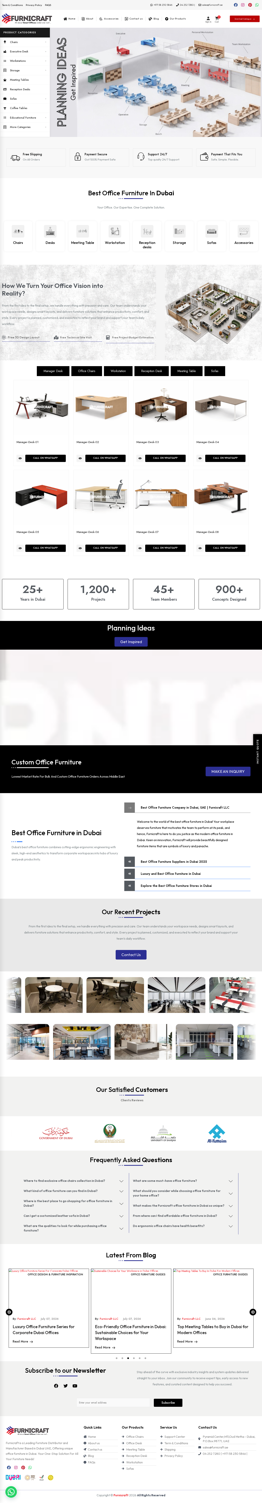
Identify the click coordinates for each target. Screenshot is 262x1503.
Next (253, 1312)
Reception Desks (20, 89)
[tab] (53, 371)
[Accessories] (244, 231)
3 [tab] (128, 1358)
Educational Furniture (23, 118)
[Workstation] (115, 231)
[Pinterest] (250, 5)
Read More (20, 1341)
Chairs (14, 42)
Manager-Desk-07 (147, 532)
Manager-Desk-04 (207, 442)
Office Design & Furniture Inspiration (137, 1274)
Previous (9, 1312)
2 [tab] (122, 1358)
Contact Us (131, 954)
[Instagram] (243, 5)
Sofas (13, 99)
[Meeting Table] (82, 231)
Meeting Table (82, 242)
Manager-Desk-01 (27, 442)
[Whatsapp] (257, 5)
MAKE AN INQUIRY (228, 771)
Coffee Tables (18, 108)
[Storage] (179, 231)
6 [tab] (145, 1358)
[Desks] (50, 231)
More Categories (20, 127)
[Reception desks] (147, 231)
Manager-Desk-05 (27, 532)
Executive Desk (19, 51)
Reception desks (147, 244)
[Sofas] (211, 231)
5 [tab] (140, 1358)
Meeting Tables (19, 80)
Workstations (18, 61)
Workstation (115, 242)
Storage (15, 70)
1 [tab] (117, 1358)
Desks (50, 242)
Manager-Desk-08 (207, 532)
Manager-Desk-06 (88, 532)
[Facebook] (236, 5)
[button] (25, 32)
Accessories (243, 242)
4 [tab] (134, 1358)
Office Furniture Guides (66, 1274)
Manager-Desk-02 (88, 442)
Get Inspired (131, 641)
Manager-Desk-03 (147, 442)
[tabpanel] (49, 1308)
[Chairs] (18, 231)
